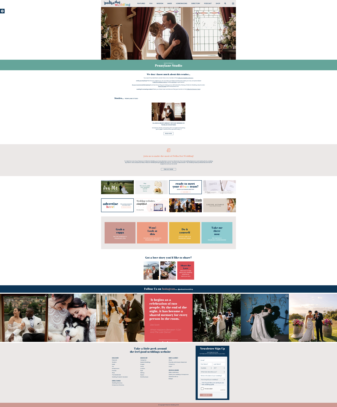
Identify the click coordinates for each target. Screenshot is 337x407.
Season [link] (142, 374)
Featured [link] (141, 3)
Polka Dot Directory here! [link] (193, 89)
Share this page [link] (162, 86)
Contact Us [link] (172, 364)
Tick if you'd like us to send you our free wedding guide (213, 383)
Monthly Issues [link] (144, 377)
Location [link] (142, 368)
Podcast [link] (208, 3)
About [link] (170, 360)
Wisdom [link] (160, 3)
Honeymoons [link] (181, 3)
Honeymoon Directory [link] (118, 385)
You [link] (150, 3)
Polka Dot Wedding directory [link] (185, 78)
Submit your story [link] (185, 276)
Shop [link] (218, 3)
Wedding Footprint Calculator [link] (120, 377)
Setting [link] (142, 372)
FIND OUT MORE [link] (168, 169)
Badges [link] (171, 378)
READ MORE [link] (168, 133)
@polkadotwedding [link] (185, 289)
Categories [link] (143, 360)
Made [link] (169, 3)
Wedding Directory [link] (117, 383)
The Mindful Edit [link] (116, 374)
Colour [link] (142, 366)
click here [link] (173, 82)
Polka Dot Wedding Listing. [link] (160, 82)
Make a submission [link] (174, 372)
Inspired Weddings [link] (145, 362)
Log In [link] (170, 366)
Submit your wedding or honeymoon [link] (179, 374)
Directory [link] (195, 3)
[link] (2, 11)
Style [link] (141, 370)
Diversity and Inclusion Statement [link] (178, 362)
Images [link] (142, 364)
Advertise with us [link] (173, 376)
